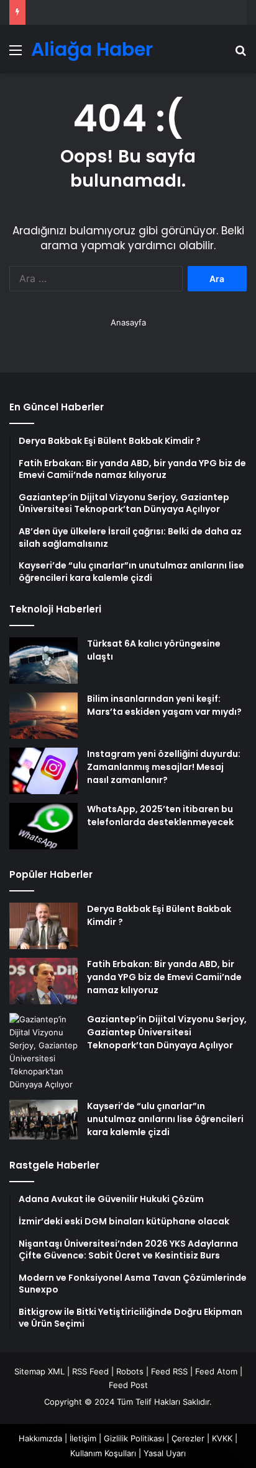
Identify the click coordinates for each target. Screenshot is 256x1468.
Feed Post (128, 1385)
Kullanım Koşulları (103, 1453)
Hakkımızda (40, 1438)
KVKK (222, 1438)
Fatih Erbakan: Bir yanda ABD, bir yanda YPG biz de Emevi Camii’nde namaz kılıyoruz (164, 977)
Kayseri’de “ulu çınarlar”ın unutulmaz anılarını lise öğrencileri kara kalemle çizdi (165, 1119)
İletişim (83, 1438)
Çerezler (187, 1438)
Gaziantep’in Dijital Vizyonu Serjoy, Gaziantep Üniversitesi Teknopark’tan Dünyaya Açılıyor (167, 1032)
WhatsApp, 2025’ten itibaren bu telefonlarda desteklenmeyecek (160, 815)
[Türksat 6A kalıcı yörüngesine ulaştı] (43, 660)
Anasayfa (128, 322)
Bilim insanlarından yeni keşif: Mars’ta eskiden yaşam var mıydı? (164, 705)
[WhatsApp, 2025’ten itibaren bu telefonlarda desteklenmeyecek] (43, 826)
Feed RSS (169, 1371)
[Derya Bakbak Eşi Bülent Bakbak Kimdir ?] (43, 926)
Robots (130, 1371)
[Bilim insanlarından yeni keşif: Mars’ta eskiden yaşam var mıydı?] (43, 715)
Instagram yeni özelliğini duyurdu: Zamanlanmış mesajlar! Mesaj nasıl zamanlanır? (163, 767)
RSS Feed (90, 1371)
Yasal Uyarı (165, 1453)
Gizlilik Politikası (134, 1438)
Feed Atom (216, 1371)
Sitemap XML (39, 1371)
